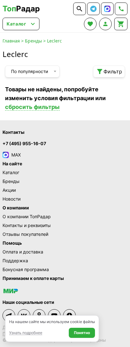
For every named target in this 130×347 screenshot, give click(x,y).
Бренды (33, 41)
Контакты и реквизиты (27, 225)
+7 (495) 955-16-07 (24, 143)
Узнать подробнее (25, 332)
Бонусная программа (26, 269)
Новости (12, 199)
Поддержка (15, 260)
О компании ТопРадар (27, 216)
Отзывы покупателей (25, 234)
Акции (9, 190)
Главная (11, 41)
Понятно (82, 332)
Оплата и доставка (23, 251)
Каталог (11, 172)
